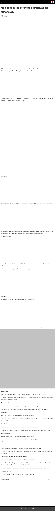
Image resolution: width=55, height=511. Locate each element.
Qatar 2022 (9, 471)
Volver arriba (51, 479)
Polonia (26, 474)
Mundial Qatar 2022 (19, 474)
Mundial (13, 474)
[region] (27, 30)
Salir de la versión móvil (27, 509)
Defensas (8, 474)
